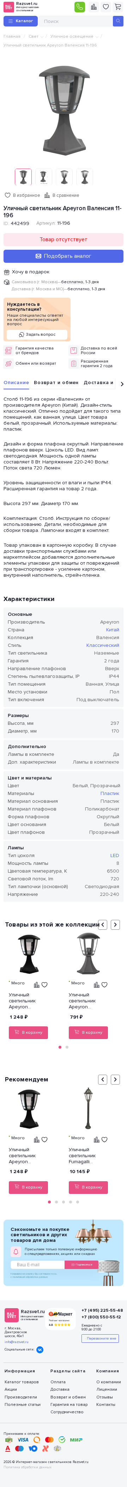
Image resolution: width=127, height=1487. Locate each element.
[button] (60, 1047)
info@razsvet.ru (17, 1342)
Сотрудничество (67, 1412)
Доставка (59, 1389)
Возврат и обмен (56, 383)
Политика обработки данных (28, 1467)
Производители (21, 1397)
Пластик (110, 793)
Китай (112, 630)
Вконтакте (39, 1349)
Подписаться (84, 1264)
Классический (102, 645)
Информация (20, 1371)
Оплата (58, 1382)
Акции (11, 1389)
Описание (16, 383)
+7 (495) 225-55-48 (98, 1310)
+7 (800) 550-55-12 (98, 1317)
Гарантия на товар (68, 1404)
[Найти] (118, 21)
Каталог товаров (22, 1382)
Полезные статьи (23, 1404)
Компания (107, 1371)
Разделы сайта (67, 1371)
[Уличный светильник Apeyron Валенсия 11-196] (63, 109)
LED (114, 855)
